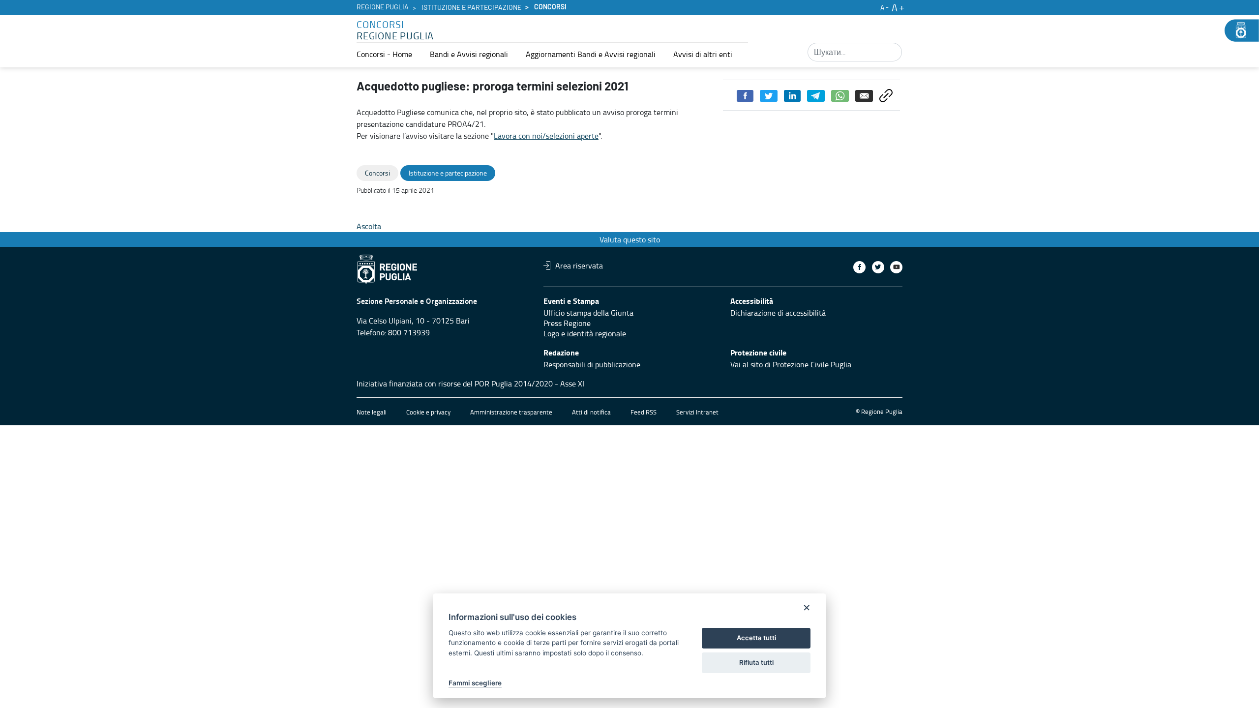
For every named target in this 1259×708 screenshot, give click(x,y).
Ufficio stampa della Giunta (588, 312)
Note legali (372, 412)
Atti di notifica (591, 412)
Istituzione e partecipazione (471, 7)
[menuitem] (384, 54)
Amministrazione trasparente (511, 412)
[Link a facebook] (859, 267)
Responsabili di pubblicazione (591, 364)
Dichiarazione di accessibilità (778, 312)
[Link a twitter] (878, 267)
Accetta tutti (756, 638)
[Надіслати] (891, 52)
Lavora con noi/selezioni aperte (546, 135)
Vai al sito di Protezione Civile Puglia (790, 364)
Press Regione (567, 323)
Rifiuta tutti (756, 662)
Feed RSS (643, 412)
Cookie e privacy (428, 412)
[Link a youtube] (896, 267)
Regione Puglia (383, 7)
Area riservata (579, 265)
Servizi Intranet (697, 412)
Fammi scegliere (475, 683)
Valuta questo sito (630, 239)
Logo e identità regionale (584, 333)
